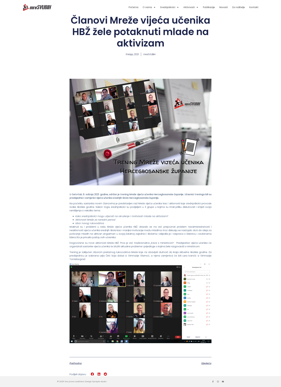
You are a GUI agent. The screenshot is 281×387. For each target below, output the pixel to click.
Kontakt (253, 7)
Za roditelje (238, 7)
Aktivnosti (189, 7)
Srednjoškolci (167, 7)
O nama (147, 7)
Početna (133, 7)
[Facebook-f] (213, 382)
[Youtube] (223, 382)
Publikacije (209, 7)
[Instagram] (218, 382)
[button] (92, 374)
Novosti (223, 7)
